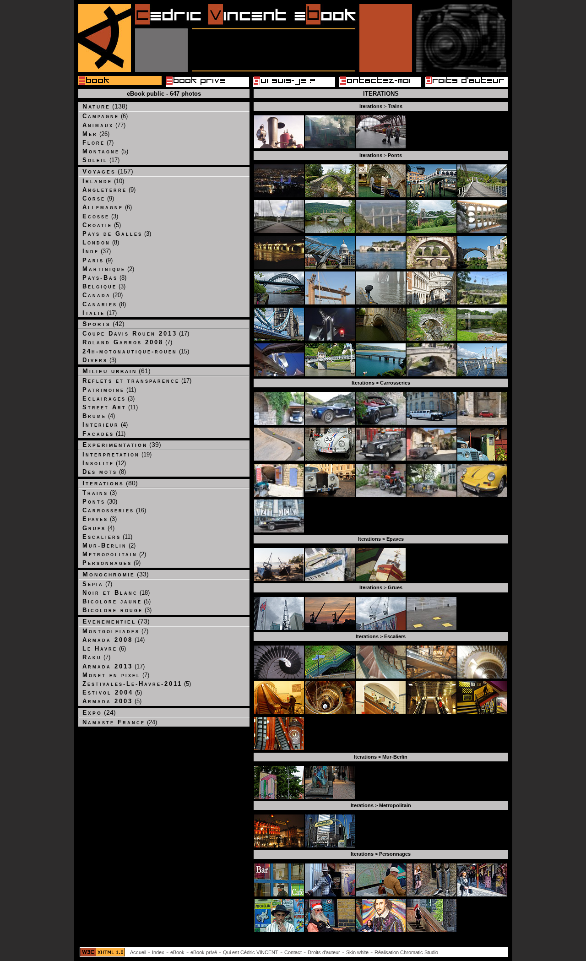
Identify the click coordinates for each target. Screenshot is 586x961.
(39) (121, 444)
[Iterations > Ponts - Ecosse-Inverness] (482, 374)
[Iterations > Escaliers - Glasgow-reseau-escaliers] (279, 748)
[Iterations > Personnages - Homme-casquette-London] (380, 894)
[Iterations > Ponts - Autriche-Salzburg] (329, 374)
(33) (115, 574)
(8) (100, 242)
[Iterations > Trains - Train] (279, 146)
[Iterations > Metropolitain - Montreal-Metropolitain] (329, 845)
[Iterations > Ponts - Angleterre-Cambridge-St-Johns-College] (380, 338)
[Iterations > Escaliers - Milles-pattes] (279, 676)
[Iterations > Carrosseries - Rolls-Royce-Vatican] (329, 495)
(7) (98, 142)
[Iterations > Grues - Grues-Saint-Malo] (329, 628)
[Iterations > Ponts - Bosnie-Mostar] (482, 267)
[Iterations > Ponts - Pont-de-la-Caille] (279, 231)
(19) (117, 454)
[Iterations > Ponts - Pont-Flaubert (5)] (329, 338)
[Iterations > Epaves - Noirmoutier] (329, 579)
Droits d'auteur (324, 952)
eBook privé (203, 952)
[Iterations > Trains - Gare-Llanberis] (329, 146)
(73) (116, 621)
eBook (177, 952)
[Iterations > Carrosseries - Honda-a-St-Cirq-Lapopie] (380, 495)
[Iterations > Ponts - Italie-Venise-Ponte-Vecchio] (431, 195)
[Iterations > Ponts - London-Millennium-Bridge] (329, 267)
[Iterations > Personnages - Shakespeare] (380, 930)
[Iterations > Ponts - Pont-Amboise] (279, 267)
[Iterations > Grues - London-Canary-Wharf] (279, 628)
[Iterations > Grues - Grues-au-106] (431, 628)
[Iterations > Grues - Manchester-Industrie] (380, 628)
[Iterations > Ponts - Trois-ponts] (431, 267)
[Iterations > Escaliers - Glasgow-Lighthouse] (329, 712)
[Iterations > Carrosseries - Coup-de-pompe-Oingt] (482, 458)
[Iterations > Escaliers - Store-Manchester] (482, 712)
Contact (293, 952)
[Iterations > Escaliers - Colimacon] (380, 676)
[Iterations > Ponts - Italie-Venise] (380, 195)
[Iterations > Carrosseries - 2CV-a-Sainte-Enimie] (279, 423)
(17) (100, 160)
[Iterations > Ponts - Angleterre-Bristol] (431, 231)
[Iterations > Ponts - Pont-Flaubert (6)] (279, 195)
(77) (103, 125)
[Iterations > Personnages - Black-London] (329, 894)
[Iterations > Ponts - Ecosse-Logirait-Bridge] (482, 338)
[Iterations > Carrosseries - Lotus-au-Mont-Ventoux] (279, 458)
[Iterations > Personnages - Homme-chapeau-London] (279, 930)
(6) (105, 116)
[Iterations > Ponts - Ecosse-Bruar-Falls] (431, 338)
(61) (116, 371)
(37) (96, 251)
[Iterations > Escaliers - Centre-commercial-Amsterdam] (431, 676)
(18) (116, 592)
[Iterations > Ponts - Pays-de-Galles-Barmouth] (380, 374)
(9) (109, 189)
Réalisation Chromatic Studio (406, 952)
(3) (100, 216)
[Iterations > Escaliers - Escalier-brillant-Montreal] (431, 712)
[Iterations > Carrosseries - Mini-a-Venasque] (431, 458)
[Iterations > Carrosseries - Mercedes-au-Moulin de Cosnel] (431, 495)
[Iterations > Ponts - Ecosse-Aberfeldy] (329, 231)
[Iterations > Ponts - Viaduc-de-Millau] (380, 231)
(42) (103, 323)
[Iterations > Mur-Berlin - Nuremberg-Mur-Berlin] (279, 797)
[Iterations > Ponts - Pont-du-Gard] (482, 231)
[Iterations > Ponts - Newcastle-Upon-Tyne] (279, 302)
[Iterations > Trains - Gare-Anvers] (380, 146)
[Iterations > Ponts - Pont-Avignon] (380, 267)
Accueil (138, 952)
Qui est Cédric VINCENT (250, 952)
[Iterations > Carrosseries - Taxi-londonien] (380, 458)
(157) (107, 171)
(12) (104, 463)
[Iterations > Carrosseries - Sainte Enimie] (329, 423)
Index (158, 952)
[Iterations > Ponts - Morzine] (482, 302)
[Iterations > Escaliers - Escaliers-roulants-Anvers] (380, 712)
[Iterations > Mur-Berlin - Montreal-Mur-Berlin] (329, 797)
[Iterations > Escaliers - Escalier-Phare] (482, 676)
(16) (114, 510)
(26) (95, 133)
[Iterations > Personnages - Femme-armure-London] (431, 894)
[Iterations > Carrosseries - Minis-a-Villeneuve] (482, 423)
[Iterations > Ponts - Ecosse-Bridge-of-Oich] (482, 195)
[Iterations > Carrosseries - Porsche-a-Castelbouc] (380, 423)
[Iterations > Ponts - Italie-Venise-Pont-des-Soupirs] (431, 302)
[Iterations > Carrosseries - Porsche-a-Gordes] (482, 495)
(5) (105, 151)
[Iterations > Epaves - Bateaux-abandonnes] (279, 579)
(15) (135, 351)
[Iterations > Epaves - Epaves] (380, 579)
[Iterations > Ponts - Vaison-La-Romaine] (431, 374)
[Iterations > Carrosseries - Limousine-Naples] (431, 423)
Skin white (357, 952)
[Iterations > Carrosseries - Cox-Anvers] (329, 458)
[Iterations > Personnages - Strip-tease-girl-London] (482, 894)
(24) (99, 712)
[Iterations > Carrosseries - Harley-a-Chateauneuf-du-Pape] (279, 495)
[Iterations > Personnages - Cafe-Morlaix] (279, 894)
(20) (102, 295)
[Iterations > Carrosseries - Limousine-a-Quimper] (279, 530)
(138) (105, 106)
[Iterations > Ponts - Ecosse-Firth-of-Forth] (380, 302)
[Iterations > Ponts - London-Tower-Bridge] (279, 338)
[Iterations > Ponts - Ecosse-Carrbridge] (329, 195)
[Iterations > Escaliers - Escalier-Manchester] (329, 676)
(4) (98, 416)
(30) (99, 501)
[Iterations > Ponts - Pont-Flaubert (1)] (329, 302)
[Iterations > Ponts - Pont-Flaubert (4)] (279, 374)
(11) (109, 389)
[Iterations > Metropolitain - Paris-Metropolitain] (279, 845)
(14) (113, 639)
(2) (108, 269)
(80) (110, 483)
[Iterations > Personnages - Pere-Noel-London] (329, 930)
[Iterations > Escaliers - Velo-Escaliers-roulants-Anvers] (279, 712)
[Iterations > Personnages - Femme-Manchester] (431, 930)
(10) (103, 181)
